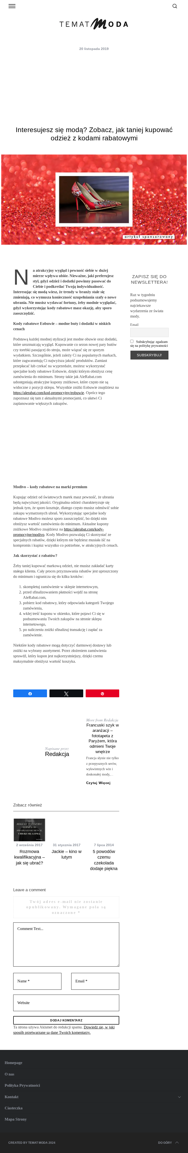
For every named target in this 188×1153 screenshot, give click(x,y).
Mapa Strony (16, 1119)
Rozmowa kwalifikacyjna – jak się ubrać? (29, 857)
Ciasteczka (14, 1108)
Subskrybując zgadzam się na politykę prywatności (149, 344)
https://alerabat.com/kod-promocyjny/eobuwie (48, 393)
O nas (9, 1074)
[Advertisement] (94, 89)
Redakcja (57, 754)
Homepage (13, 1063)
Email (134, 325)
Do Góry (165, 1142)
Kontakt (11, 1097)
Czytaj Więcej (98, 783)
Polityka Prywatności (22, 1085)
